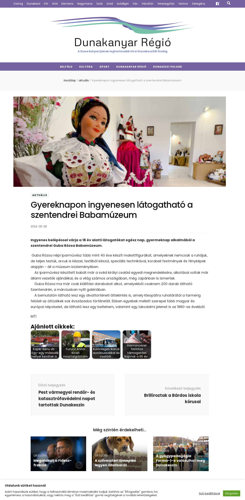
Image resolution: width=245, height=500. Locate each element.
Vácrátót (148, 4)
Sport (104, 67)
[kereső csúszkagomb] (228, 3)
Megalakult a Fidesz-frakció (52, 462)
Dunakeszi (33, 4)
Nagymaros (85, 4)
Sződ (110, 4)
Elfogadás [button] (231, 493)
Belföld (66, 67)
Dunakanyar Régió (122, 42)
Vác (135, 4)
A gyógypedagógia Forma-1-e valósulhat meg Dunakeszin (180, 460)
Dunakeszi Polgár (167, 67)
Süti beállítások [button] (209, 493)
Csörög (18, 4)
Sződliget (123, 4)
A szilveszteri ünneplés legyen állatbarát (115, 462)
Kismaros (67, 4)
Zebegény (198, 4)
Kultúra (86, 67)
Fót (46, 4)
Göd (55, 4)
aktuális (39, 195)
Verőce (183, 4)
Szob (99, 4)
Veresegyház (166, 4)
